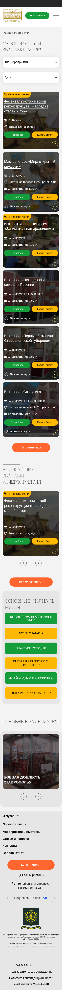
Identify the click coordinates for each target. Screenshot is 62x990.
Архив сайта (23, 964)
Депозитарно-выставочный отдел (31, 618)
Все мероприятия (31, 582)
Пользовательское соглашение (31, 971)
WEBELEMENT (41, 984)
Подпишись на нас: (27, 898)
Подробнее (17, 134)
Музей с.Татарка (31, 633)
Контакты (10, 845)
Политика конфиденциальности (31, 978)
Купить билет (37, 15)
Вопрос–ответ (13, 853)
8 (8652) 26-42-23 (29, 887)
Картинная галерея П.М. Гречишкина (31, 663)
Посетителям (12, 824)
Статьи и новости (16, 838)
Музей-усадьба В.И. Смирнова (31, 678)
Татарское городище (31, 648)
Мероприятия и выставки (22, 832)
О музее (8, 816)
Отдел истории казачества (31, 693)
